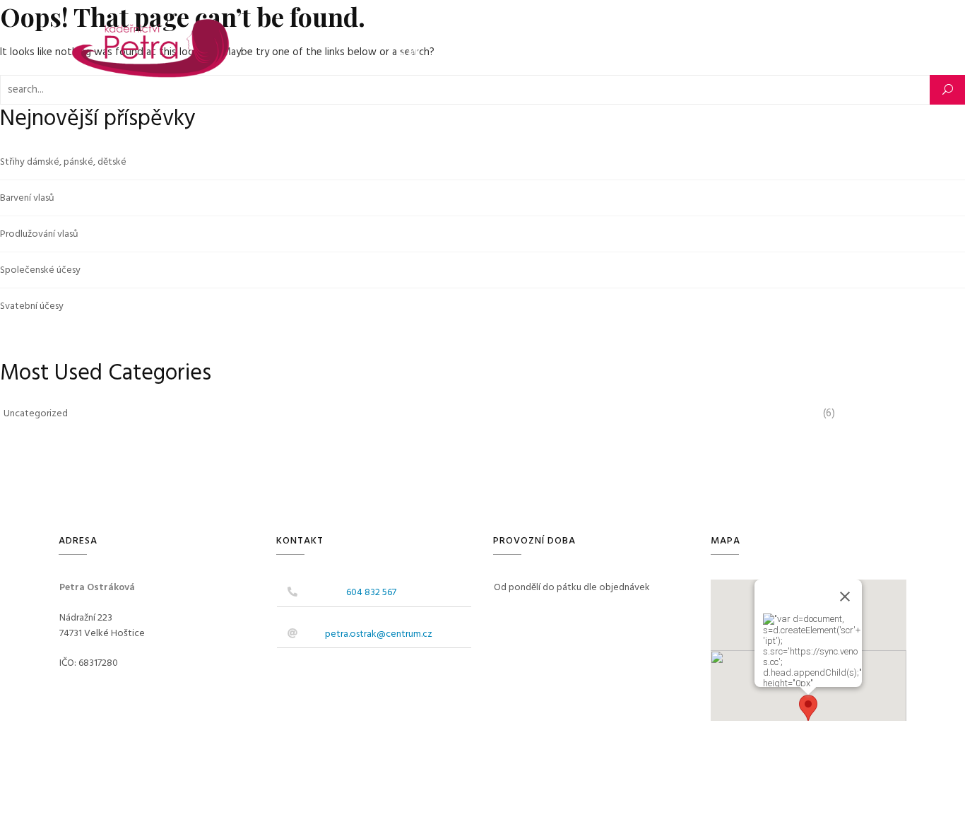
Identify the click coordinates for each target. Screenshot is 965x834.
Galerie (525, 52)
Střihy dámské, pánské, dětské (63, 162)
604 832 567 (371, 593)
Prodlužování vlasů (39, 234)
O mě (409, 52)
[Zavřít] (845, 596)
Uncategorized (36, 414)
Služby (457, 52)
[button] (808, 708)
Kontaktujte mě (600, 52)
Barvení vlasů (27, 198)
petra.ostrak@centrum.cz (378, 634)
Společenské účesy (40, 270)
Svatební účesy (32, 306)
